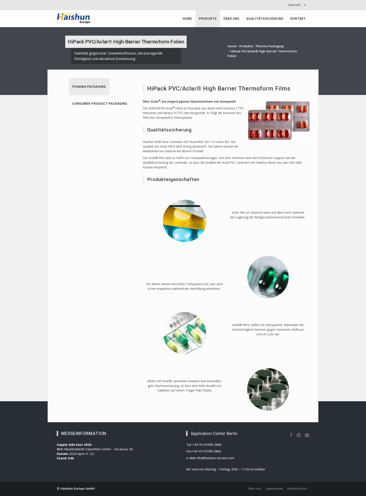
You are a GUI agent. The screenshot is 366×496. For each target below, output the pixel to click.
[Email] (307, 435)
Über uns (231, 18)
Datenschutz (297, 488)
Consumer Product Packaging (99, 103)
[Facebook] (291, 435)
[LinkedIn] (299, 435)
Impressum (274, 488)
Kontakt (298, 18)
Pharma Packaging (270, 46)
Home (187, 18)
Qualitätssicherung (265, 18)
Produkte (208, 18)
